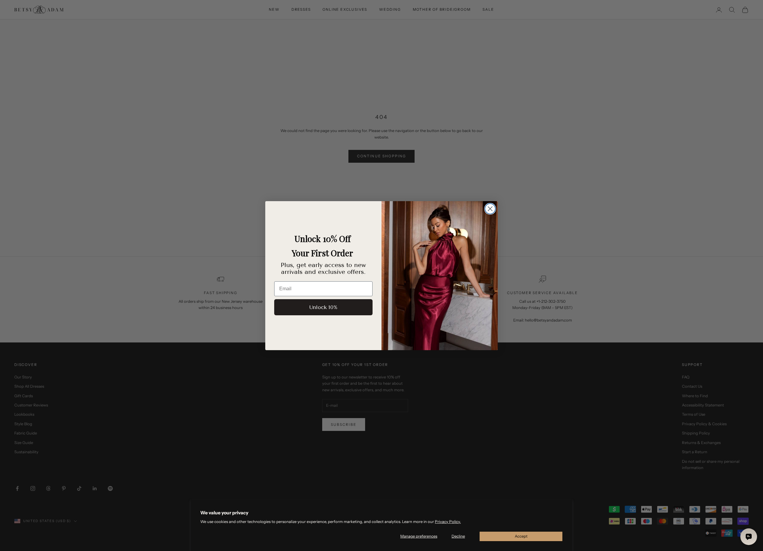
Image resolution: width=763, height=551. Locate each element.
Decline (458, 536)
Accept (521, 536)
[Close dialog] (490, 209)
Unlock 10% (323, 307)
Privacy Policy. (448, 521)
